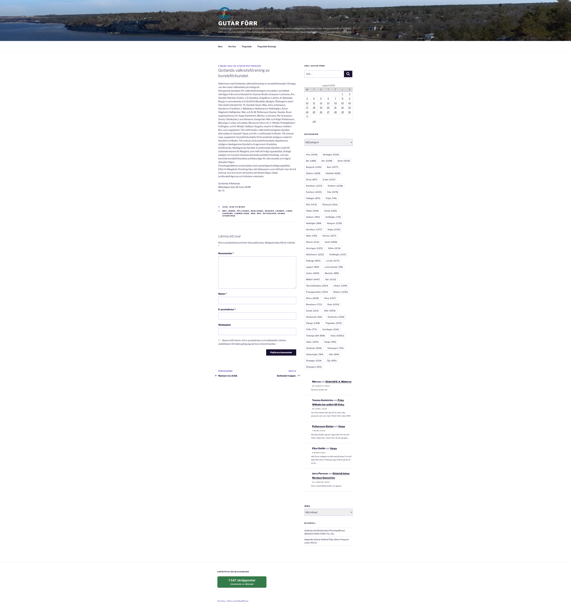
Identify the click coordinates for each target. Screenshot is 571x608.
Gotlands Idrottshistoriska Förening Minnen (324, 530)
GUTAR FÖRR (238, 23)
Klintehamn (315, 254)
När (253, 213)
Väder (312, 342)
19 (321, 107)
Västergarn (335, 348)
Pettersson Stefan (323, 426)
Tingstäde (247, 46)
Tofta (311, 329)
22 (342, 107)
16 (349, 103)
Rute (333, 304)
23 (349, 107)
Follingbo (243, 211)
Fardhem (314, 192)
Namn (222, 293)
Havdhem (314, 229)
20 (328, 107)
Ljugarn (312, 267)
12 (321, 103)
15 (342, 103)
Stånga (313, 323)
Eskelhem (314, 185)
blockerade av (244, 583)
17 (307, 107)
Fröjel (331, 198)
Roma (312, 298)
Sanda (281, 213)
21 (335, 107)
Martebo (332, 273)
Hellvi (311, 235)
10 (307, 103)
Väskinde (314, 348)
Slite (330, 310)
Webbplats (224, 324)
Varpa (341, 426)
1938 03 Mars (237, 207)
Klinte (334, 248)
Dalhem (313, 173)
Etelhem (335, 185)
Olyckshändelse (317, 285)
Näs (259, 213)
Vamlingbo (330, 329)
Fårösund (330, 204)
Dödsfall (333, 173)
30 (349, 112)
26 (321, 112)
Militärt (313, 279)
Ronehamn (314, 304)
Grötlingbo (333, 217)
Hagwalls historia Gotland (316, 539)
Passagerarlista (317, 292)
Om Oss (232, 46)
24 (307, 112)
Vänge (330, 342)
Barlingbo (331, 154)
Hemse (329, 235)
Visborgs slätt (315, 335)
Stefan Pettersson (249, 66)
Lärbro (280, 211)
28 (335, 112)
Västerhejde (314, 354)
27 (328, 112)
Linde (289, 211)
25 (314, 112)
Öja (332, 360)
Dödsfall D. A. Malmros (338, 381)
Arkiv (307, 506)
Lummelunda (242, 213)
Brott (344, 161)
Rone (330, 298)
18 (314, 107)
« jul (314, 121)
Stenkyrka (229, 216)
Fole (332, 192)
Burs (332, 167)
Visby (337, 335)
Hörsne (312, 242)
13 (328, 103)
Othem (340, 285)
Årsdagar (314, 360)
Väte (334, 354)
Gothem (313, 217)
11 (314, 103)
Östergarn (269, 213)
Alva (311, 154)
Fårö (311, 204)
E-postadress (227, 309)
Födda (312, 210)
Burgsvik (313, 167)
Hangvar (334, 223)
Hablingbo (257, 211)
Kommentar (226, 253)
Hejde (334, 229)
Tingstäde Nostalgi (266, 46)
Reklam (340, 292)
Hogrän (269, 211)
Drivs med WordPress (238, 601)
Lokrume (227, 213)
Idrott (331, 242)
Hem (220, 46)
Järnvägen (314, 248)
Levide (332, 260)
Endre (232, 211)
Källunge (313, 260)
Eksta (311, 179)
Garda (330, 210)
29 (342, 112)
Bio (311, 161)
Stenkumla (314, 317)
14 (335, 103)
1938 (225, 207)
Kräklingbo (337, 254)
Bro (224, 211)
